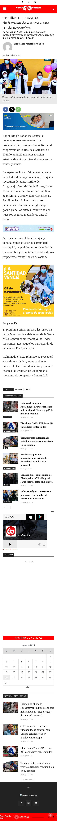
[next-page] (9, 507)
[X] (28, 2)
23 (50, 672)
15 (43, 667)
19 (22, 672)
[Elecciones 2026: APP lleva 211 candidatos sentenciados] (10, 427)
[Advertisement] (28, 591)
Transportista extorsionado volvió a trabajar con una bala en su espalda (36, 441)
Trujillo (27, 389)
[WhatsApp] (18, 109)
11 (14, 667)
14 (36, 667)
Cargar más (27, 780)
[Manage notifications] (50, 815)
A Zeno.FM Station (10, 550)
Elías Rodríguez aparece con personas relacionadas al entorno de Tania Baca (35, 495)
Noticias (6, 485)
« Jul (27, 687)
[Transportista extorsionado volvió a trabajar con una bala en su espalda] (10, 441)
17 (6, 672)
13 (29, 667)
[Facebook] (22, 2)
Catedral (18, 389)
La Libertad (7, 417)
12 (22, 667)
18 (14, 672)
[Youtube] (34, 2)
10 (6, 667)
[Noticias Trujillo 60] (28, 8)
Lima (5, 448)
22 (43, 672)
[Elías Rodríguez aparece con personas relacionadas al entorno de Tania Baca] (10, 495)
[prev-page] (4, 507)
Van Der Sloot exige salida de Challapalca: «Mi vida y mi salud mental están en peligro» (36, 478)
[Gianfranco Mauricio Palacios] (7, 47)
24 (6, 677)
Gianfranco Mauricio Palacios (29, 43)
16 (50, 667)
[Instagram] (28, 803)
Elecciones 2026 (9, 431)
